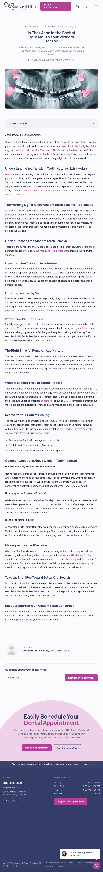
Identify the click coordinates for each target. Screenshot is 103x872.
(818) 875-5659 (69, 747)
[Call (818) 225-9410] (77, 6)
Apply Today (82, 764)
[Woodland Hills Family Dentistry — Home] (20, 6)
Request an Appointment (81, 677)
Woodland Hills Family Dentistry (79, 146)
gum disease (83, 328)
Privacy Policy (52, 862)
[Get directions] (87, 6)
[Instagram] (13, 801)
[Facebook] (6, 801)
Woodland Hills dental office (54, 251)
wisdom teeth (32, 324)
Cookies (50, 866)
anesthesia (47, 401)
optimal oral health (15, 194)
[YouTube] (20, 801)
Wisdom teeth (12, 174)
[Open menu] (96, 6)
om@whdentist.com (11, 787)
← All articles (13, 678)
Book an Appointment (51, 6)
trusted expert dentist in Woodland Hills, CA (37, 150)
